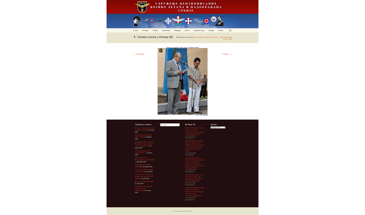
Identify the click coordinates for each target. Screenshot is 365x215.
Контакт (220, 30)
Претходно (138, 54)
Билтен (187, 30)
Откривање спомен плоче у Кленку (207, 37)
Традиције (177, 30)
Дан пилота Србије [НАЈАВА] (144, 181)
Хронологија (166, 30)
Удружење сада (199, 30)
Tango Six (191, 124)
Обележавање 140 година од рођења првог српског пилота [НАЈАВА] (144, 176)
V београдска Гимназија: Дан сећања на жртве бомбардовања (144, 188)
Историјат (145, 30)
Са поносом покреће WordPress (183, 211)
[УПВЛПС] (182, 14)
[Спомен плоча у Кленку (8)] (182, 81)
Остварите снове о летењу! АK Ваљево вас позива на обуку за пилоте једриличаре (144, 144)
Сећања (155, 30)
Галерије (211, 30)
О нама (135, 30)
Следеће (227, 54)
